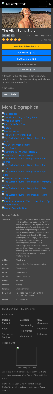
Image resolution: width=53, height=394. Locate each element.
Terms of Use (32, 375)
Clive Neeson (21, 268)
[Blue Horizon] (9, 113)
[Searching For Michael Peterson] (19, 151)
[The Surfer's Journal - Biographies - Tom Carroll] (26, 139)
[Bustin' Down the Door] (14, 207)
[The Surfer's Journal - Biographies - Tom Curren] (26, 166)
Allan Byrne (8, 88)
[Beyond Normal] (11, 131)
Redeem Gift (8, 342)
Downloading (26, 325)
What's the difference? (26, 64)
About (5, 328)
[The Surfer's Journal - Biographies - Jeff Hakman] (26, 160)
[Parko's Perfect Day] (13, 124)
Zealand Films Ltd (23, 276)
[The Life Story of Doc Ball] (16, 134)
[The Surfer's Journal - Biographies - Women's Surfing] (26, 183)
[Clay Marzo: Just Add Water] (17, 155)
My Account (26, 336)
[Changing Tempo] (12, 120)
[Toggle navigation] (43, 4)
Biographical (21, 264)
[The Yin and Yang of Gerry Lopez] (20, 117)
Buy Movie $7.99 (26, 52)
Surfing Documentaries (36, 264)
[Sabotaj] (7, 127)
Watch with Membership (26, 46)
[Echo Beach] (9, 148)
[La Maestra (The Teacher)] (16, 178)
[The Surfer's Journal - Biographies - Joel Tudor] (26, 173)
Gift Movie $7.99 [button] (26, 69)
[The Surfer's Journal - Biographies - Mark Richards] (26, 196)
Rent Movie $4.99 (26, 59)
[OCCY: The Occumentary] (16, 144)
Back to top (8, 314)
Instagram (42, 334)
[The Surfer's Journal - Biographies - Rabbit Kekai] (26, 189)
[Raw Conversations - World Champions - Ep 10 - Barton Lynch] (26, 202)
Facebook (42, 328)
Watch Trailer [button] (10, 94)
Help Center (26, 330)
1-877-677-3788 (27, 309)
